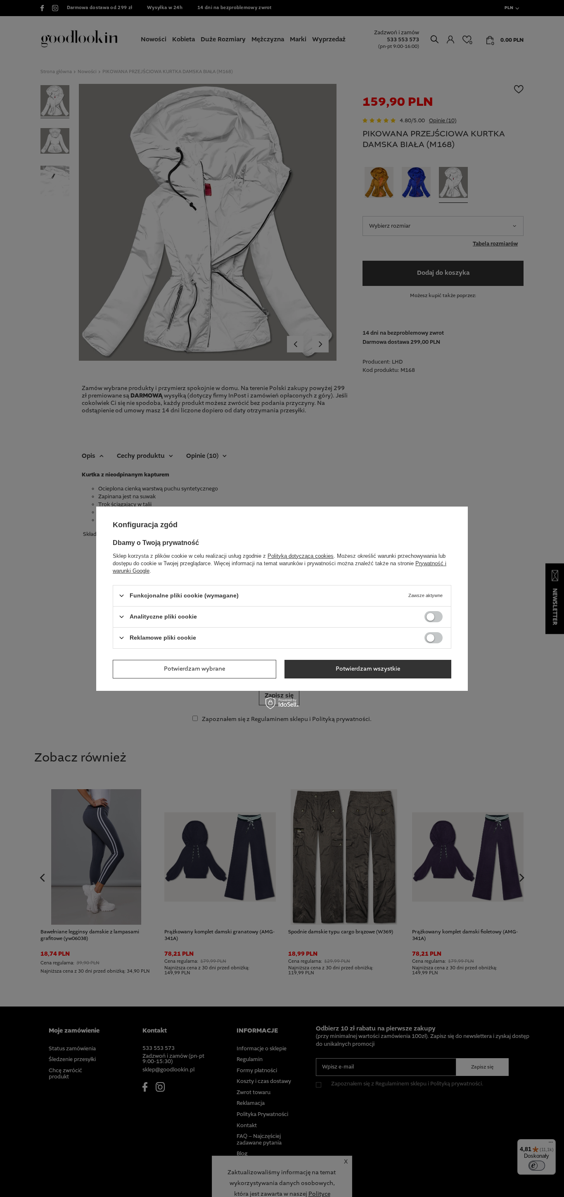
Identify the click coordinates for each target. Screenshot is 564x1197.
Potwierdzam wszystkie (368, 669)
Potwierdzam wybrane (194, 669)
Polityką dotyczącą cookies (301, 555)
